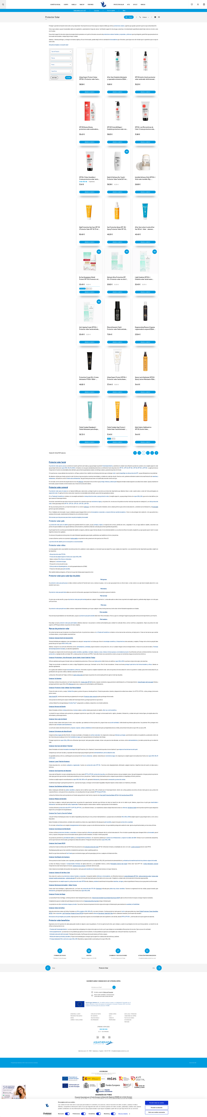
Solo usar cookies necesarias (156, 1112)
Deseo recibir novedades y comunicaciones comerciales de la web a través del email (104, 995)
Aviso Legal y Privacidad (130, 1014)
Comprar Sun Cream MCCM (57, 843)
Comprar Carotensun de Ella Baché (60, 829)
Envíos (72, 1018)
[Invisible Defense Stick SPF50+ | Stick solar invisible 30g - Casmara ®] (145, 161)
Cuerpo (66, 4)
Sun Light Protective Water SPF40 (109, 795)
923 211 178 (107, 1051)
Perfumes (90, 4)
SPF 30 (109, 438)
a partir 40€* (80, 10)
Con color (83, 288)
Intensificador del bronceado (145, 682)
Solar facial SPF (53, 696)
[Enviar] (114, 987)
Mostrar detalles (123, 1113)
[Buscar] (3, 4)
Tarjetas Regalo (95, 1018)
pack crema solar (78, 675)
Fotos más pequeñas (159, 17)
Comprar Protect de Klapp (57, 894)
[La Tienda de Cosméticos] (103, 4)
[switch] (83, 1113)
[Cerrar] (24, 1086)
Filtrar (68, 77)
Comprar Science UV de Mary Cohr (59, 872)
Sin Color (90, 288)
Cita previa (96, 10)
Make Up (82, 4)
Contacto (111, 1018)
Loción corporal (135, 847)
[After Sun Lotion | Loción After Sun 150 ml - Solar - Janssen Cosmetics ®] (145, 211)
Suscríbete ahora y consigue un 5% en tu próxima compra (103, 981)
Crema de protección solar (91, 847)
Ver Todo (54, 77)
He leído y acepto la (103, 992)
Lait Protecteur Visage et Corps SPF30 (72, 913)
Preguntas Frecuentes (76, 1015)
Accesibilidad (127, 1019)
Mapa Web (126, 1021)
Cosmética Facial (55, 4)
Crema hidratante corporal (150, 863)
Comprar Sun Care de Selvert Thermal (60, 746)
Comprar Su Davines (55, 678)
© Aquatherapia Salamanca (16, 1062)
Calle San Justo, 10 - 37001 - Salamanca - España (90, 1051)
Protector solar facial (57, 462)
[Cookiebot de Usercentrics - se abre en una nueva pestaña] (47, 1114)
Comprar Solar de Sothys (57, 908)
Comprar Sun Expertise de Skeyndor (60, 771)
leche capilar (74, 538)
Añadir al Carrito (89, 92)
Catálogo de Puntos (96, 1014)
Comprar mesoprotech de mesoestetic (61, 638)
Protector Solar (119, 4)
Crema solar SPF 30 (86, 682)
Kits (128, 4)
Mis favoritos (94, 1015)
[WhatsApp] (109, 1037)
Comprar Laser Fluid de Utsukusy (59, 761)
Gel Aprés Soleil (132, 807)
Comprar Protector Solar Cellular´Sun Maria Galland (65, 687)
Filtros (130, 17)
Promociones (112, 1019)
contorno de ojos (70, 878)
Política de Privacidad (108, 992)
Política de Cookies (129, 1018)
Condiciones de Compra (130, 1015)
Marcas (143, 4)
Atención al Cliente (75, 1014)
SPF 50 (113, 438)
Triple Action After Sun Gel (91, 901)
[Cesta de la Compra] (204, 4)
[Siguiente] (159, 968)
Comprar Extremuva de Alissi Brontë (60, 731)
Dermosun (99, 888)
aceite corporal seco (59, 878)
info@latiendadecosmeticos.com (120, 1051)
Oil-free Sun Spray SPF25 (126, 795)
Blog (110, 1015)
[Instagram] (103, 1037)
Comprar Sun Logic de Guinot (58, 719)
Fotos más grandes (154, 17)
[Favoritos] (192, 4)
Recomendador (94, 1019)
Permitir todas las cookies (156, 1102)
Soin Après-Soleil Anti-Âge (105, 913)
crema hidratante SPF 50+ (131, 876)
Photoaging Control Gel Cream (118, 863)
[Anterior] (48, 968)
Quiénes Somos (112, 1014)
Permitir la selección (156, 1107)
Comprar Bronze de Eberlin (57, 706)
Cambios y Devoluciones (77, 1019)
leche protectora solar (145, 876)
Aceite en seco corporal (79, 865)
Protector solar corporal (58, 487)
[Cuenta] (198, 4)
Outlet (135, 4)
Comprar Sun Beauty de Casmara (59, 857)
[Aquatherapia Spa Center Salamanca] (103, 1043)
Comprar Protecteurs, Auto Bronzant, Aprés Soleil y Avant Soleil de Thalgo (72, 657)
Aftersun (70, 684)
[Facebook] (98, 1037)
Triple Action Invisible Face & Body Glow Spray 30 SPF (106, 898)
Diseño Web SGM (192, 1062)
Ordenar (145, 17)
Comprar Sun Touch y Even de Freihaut (60, 813)
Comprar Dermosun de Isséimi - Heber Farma (63, 885)
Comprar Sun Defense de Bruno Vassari (61, 786)
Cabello (73, 4)
